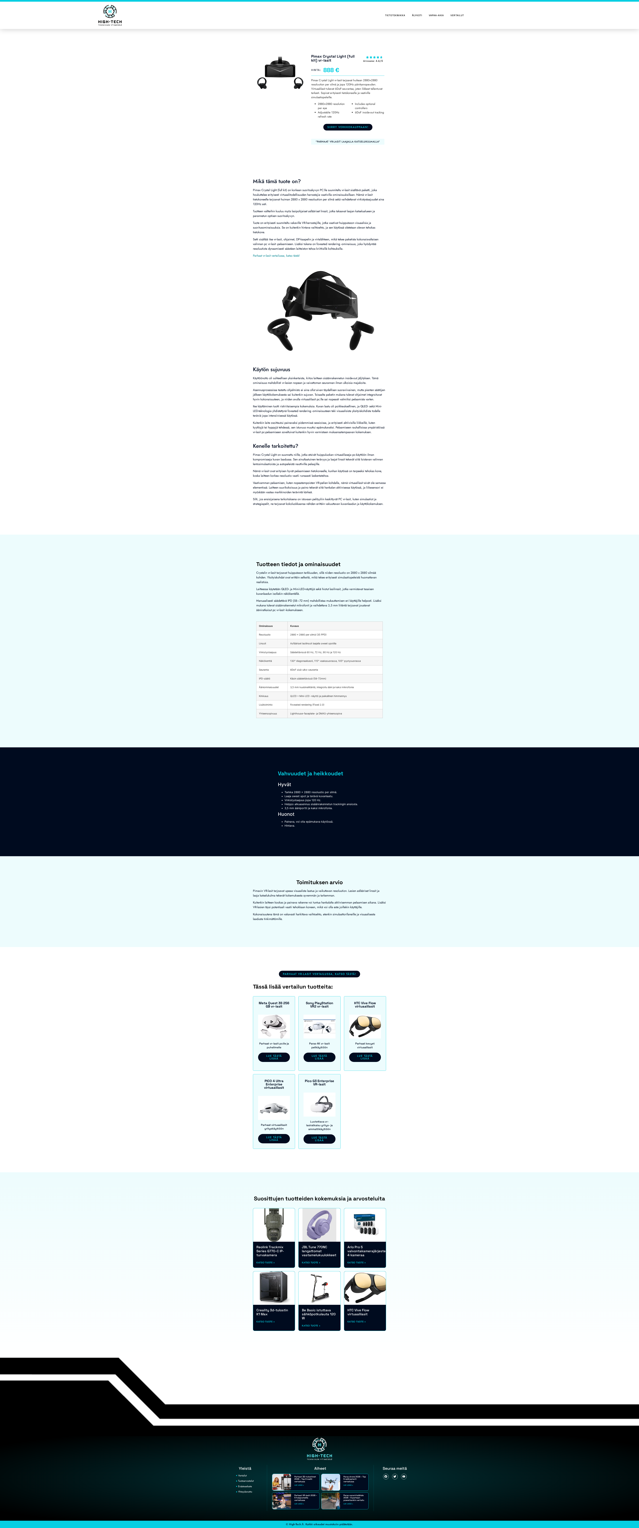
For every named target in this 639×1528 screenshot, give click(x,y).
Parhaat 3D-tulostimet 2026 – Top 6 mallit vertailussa (305, 1479)
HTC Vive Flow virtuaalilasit (358, 1312)
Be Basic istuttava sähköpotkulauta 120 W (319, 1314)
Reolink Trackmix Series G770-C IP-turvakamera (270, 1251)
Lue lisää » (299, 1485)
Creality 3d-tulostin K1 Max (272, 1312)
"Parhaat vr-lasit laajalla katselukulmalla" (348, 141)
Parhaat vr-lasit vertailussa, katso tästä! (276, 256)
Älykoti (417, 15)
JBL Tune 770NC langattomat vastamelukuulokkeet (319, 1251)
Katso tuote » (265, 1262)
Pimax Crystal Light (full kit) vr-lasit (333, 58)
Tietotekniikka (395, 15)
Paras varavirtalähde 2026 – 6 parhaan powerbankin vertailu (353, 1498)
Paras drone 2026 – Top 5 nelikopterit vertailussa (354, 1479)
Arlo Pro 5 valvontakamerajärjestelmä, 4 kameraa (369, 1251)
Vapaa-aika (436, 15)
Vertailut (457, 15)
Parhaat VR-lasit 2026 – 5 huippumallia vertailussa (305, 1498)
